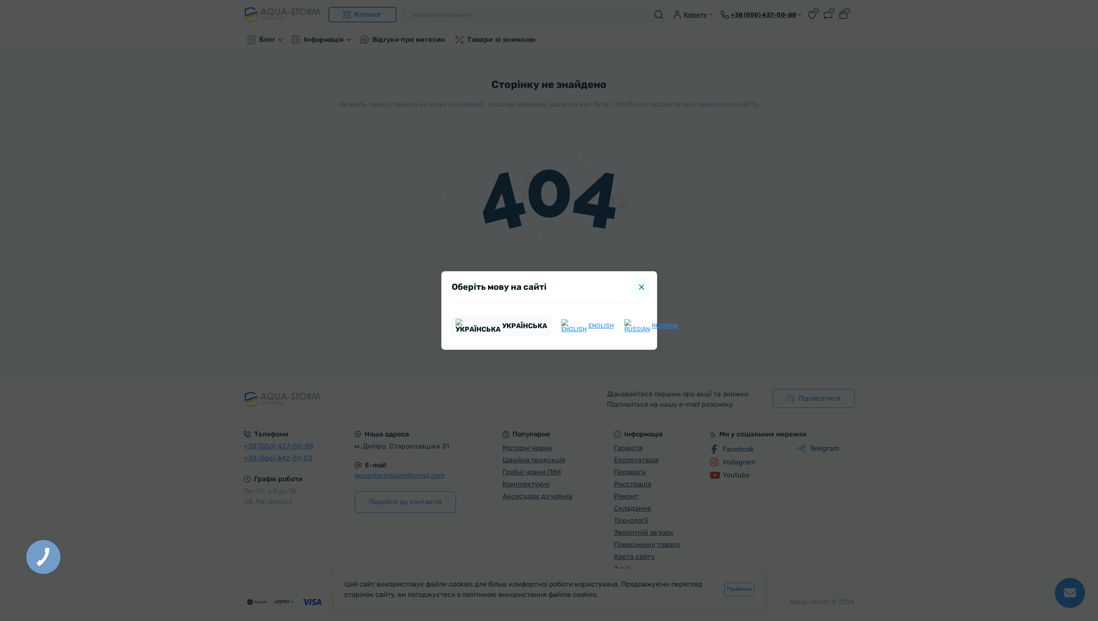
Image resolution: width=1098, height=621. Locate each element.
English (601, 325)
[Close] (641, 286)
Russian (665, 325)
